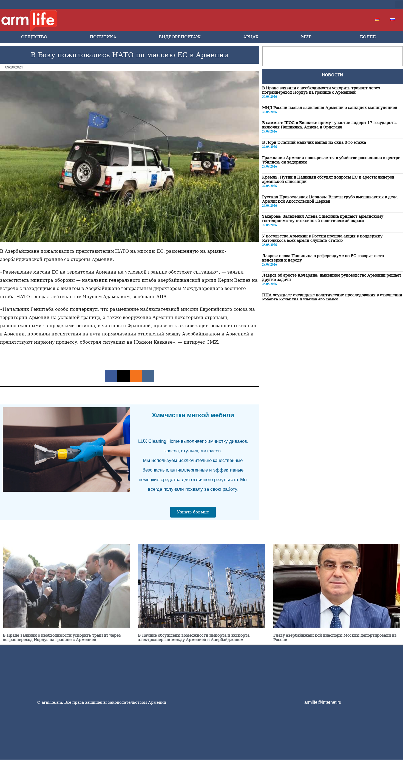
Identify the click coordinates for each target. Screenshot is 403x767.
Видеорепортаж (180, 37)
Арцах (251, 37)
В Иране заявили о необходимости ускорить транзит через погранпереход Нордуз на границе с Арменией (321, 90)
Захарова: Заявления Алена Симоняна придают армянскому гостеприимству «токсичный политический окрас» (322, 218)
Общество (34, 37)
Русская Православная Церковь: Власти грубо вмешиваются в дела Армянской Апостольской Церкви (330, 199)
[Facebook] (340, 4)
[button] (399, 4)
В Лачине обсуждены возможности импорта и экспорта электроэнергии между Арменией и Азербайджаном (193, 637)
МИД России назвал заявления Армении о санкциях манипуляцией (329, 107)
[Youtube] (358, 4)
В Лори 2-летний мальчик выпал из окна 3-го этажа (314, 142)
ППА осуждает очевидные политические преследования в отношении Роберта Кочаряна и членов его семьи (332, 297)
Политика (103, 37)
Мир (306, 37)
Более (368, 37)
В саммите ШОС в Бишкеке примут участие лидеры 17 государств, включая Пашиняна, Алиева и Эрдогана (329, 124)
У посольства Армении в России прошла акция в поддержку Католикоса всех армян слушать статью (322, 238)
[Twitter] (349, 4)
